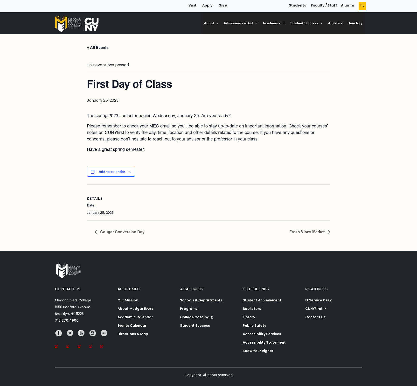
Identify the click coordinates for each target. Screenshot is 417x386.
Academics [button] (272, 23)
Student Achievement (262, 300)
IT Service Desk (318, 300)
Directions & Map (133, 334)
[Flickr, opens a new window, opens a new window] (106, 339)
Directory (355, 23)
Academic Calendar (135, 317)
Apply (207, 5)
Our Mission (128, 300)
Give (222, 5)
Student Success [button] (304, 23)
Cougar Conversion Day (122, 231)
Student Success (195, 325)
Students (297, 5)
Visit (192, 5)
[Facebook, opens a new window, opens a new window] (60, 339)
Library (249, 317)
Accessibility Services (262, 334)
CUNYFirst (314, 308)
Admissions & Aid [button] (238, 23)
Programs (189, 308)
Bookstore (252, 308)
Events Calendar (132, 325)
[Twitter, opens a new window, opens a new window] (72, 339)
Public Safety (254, 325)
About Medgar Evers (135, 308)
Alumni (347, 5)
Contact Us (315, 317)
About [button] (209, 23)
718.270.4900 (67, 320)
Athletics (335, 23)
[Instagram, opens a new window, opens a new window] (94, 339)
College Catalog (194, 317)
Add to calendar (112, 171)
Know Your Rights (258, 350)
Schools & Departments (201, 300)
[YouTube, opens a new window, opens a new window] (83, 339)
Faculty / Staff (324, 5)
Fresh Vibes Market (307, 231)
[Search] (362, 6)
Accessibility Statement (264, 342)
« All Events (98, 47)
